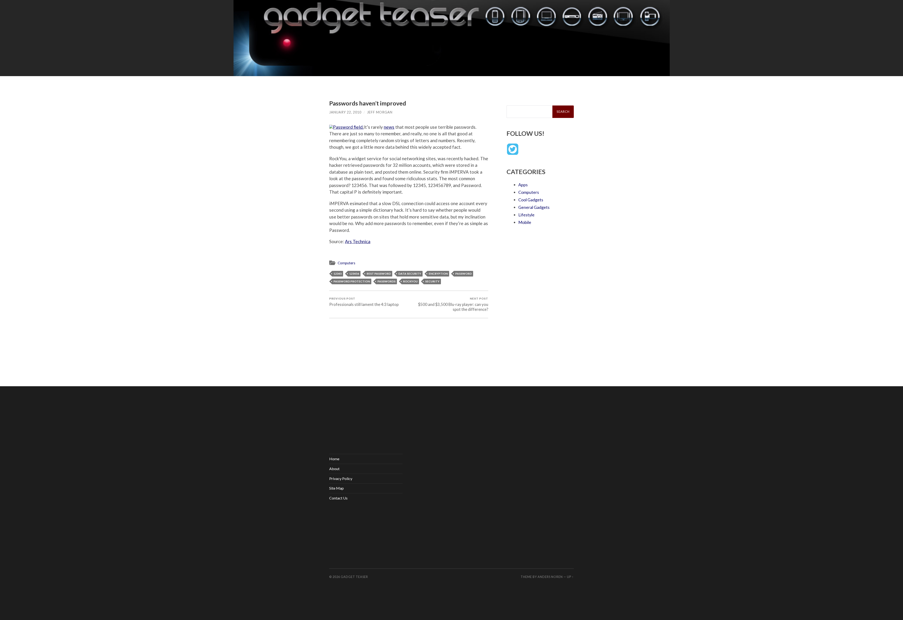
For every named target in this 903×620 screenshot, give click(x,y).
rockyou (410, 281)
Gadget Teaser (354, 577)
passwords (386, 281)
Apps (523, 184)
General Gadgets (534, 207)
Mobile (524, 222)
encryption (438, 273)
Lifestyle (526, 214)
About (334, 468)
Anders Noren (550, 577)
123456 (354, 273)
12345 (337, 273)
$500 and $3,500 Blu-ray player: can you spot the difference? (453, 304)
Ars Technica (357, 241)
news (389, 127)
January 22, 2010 (345, 112)
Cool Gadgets (530, 199)
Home (334, 458)
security (432, 281)
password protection (351, 281)
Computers (346, 263)
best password (379, 273)
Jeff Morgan (379, 112)
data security (409, 273)
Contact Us (338, 498)
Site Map (336, 488)
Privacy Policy (340, 478)
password (463, 273)
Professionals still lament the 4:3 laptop (364, 302)
